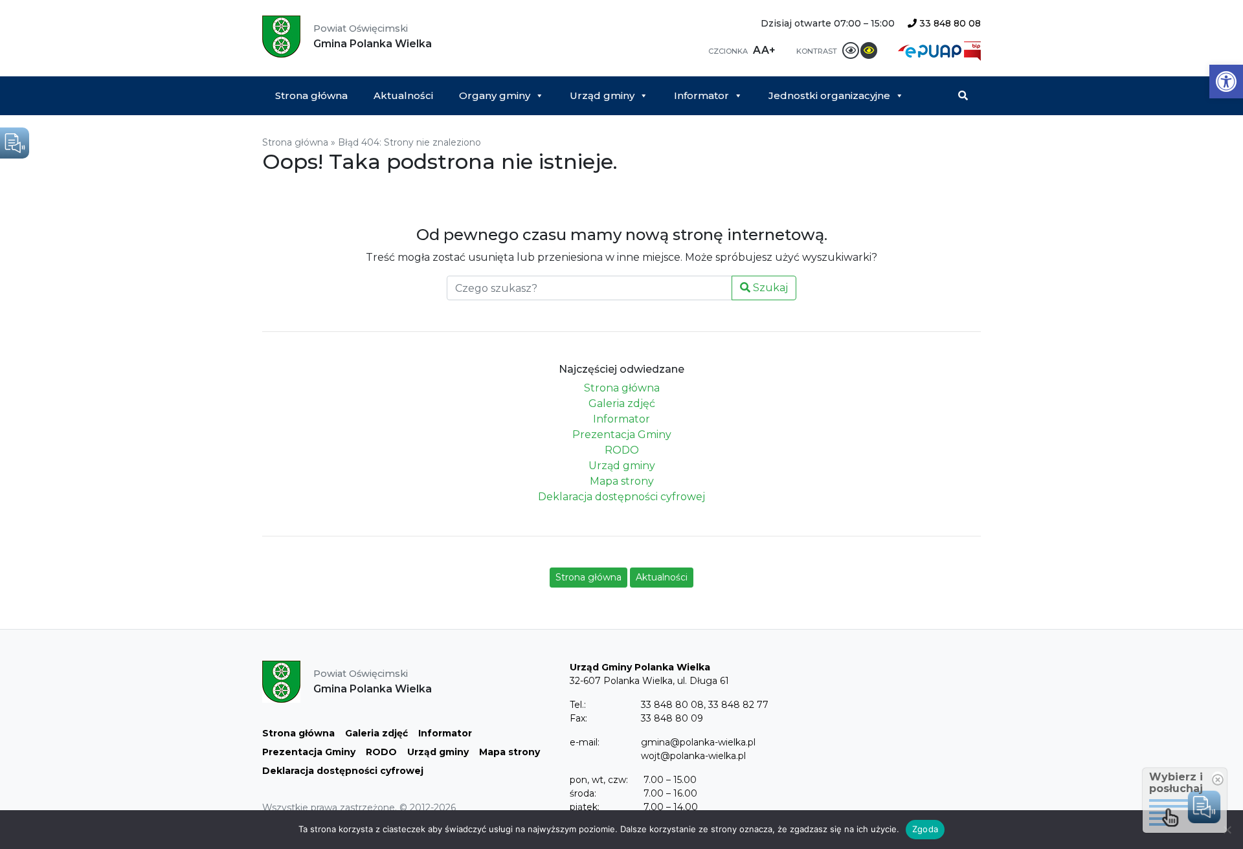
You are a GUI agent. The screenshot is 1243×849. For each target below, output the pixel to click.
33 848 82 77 (738, 705)
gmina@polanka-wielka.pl (698, 742)
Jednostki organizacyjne (829, 95)
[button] (1226, 81)
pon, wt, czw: (599, 780)
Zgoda (925, 829)
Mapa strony (622, 481)
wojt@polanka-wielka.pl (693, 756)
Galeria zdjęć (621, 403)
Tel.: (578, 705)
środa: (583, 793)
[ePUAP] (931, 50)
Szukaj (769, 287)
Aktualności (403, 95)
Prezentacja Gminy (621, 434)
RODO (622, 450)
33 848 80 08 (949, 23)
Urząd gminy (602, 95)
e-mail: (584, 742)
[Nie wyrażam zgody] (1226, 829)
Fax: (578, 718)
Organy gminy (494, 95)
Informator (701, 95)
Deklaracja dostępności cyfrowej (621, 497)
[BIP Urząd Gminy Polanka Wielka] (972, 50)
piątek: (584, 807)
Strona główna (311, 95)
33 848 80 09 (672, 718)
